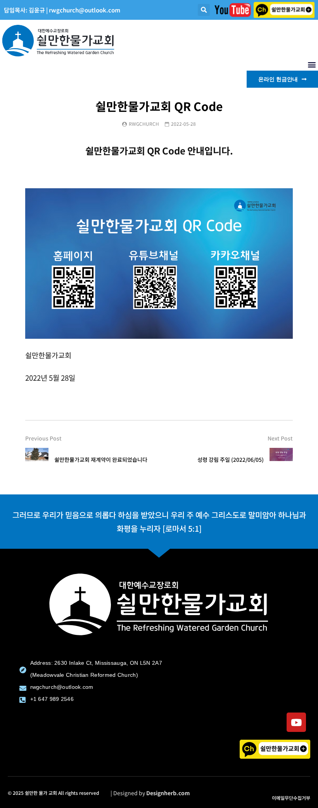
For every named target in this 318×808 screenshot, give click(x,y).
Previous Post (43, 438)
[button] (204, 10)
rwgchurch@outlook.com (84, 10)
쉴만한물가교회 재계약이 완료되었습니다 (100, 459)
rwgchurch (144, 123)
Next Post (280, 438)
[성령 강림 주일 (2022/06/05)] (281, 459)
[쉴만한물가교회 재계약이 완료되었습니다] (36, 459)
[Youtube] (296, 722)
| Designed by (150, 793)
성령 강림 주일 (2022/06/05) (230, 459)
